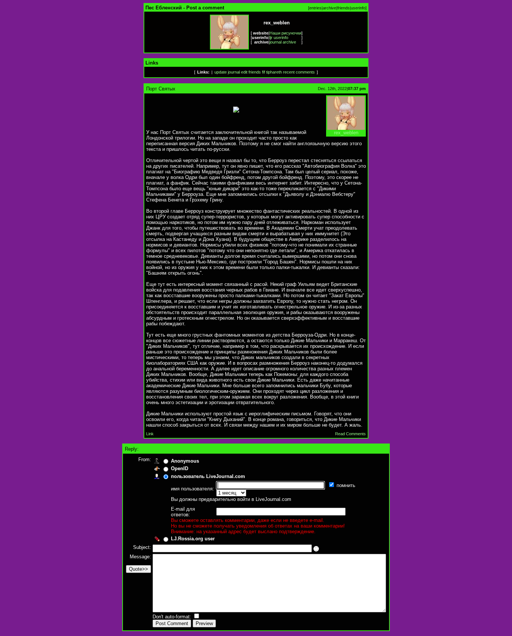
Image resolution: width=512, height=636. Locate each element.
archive (329, 8)
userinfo (358, 8)
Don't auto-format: (173, 616)
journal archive (282, 42)
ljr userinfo (278, 37)
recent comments (299, 72)
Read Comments (350, 434)
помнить (347, 485)
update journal (227, 72)
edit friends (251, 72)
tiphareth (274, 72)
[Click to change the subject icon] (316, 549)
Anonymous (185, 461)
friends (343, 8)
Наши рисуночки (285, 33)
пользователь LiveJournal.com (208, 476)
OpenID (179, 468)
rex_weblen (346, 132)
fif (263, 72)
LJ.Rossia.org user (193, 538)
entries (315, 8)
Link (150, 434)
